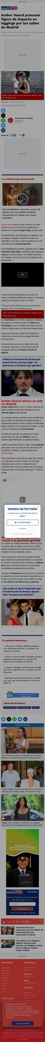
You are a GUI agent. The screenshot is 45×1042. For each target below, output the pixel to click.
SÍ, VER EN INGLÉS (22, 522)
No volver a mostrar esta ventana (22, 534)
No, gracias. (22, 528)
